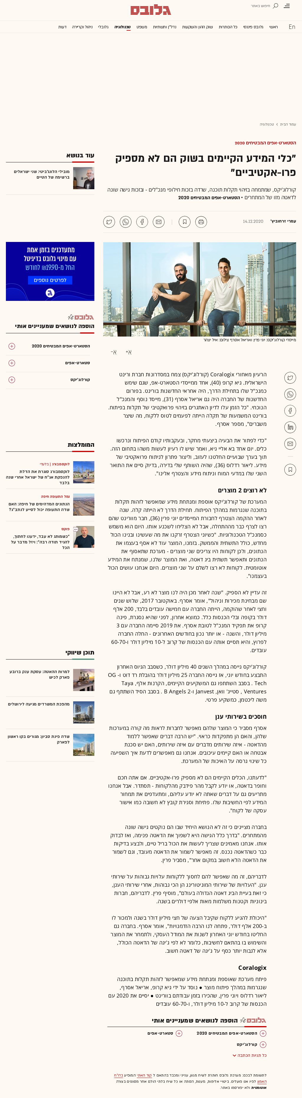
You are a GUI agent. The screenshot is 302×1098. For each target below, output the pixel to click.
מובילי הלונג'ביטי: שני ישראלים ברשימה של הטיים (42, 174)
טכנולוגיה (122, 27)
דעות (62, 27)
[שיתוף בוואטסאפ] (126, 222)
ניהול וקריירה (82, 27)
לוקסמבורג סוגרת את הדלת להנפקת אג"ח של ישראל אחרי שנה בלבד (38, 477)
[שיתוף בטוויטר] (109, 222)
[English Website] (292, 26)
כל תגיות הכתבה (252, 1055)
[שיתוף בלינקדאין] (290, 427)
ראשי (273, 27)
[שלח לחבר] (290, 444)
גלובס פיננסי (253, 27)
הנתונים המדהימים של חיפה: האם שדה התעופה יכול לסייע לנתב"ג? (39, 506)
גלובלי (103, 27)
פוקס (65, 529)
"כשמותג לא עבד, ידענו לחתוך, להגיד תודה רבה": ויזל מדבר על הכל (40, 542)
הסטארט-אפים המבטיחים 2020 (265, 143)
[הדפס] (201, 222)
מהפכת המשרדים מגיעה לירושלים (39, 704)
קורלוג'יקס (247, 1044)
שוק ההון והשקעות (197, 27)
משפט (142, 27)
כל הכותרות (228, 27)
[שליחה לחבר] (159, 222)
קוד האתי (144, 1075)
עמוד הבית (288, 124)
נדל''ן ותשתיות (164, 27)
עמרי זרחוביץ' (283, 221)
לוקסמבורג (61, 464)
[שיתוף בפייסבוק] (142, 222)
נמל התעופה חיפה (55, 496)
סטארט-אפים (160, 1033)
